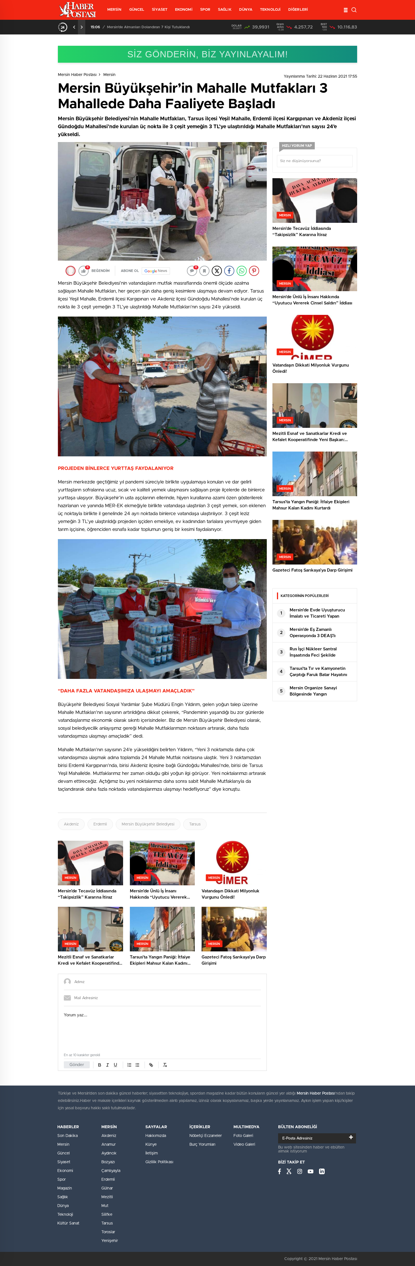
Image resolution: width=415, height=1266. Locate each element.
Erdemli (100, 824)
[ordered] (129, 1065)
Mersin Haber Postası (77, 75)
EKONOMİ (184, 10)
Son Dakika (67, 1136)
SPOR (205, 10)
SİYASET (159, 10)
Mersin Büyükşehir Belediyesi (148, 824)
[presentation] (74, 27)
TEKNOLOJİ (270, 10)
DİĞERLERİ (298, 10)
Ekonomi (65, 1171)
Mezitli (107, 1197)
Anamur (108, 1145)
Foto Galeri (243, 1136)
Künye (151, 1145)
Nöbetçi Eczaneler (205, 1136)
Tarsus (195, 824)
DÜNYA (246, 10)
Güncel (63, 1153)
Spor (61, 1180)
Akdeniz (71, 824)
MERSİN (114, 10)
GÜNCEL (137, 10)
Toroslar (108, 1232)
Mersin (109, 75)
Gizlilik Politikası (159, 1162)
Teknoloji (65, 1215)
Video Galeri (244, 1145)
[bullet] (137, 1065)
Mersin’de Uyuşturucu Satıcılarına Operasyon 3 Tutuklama (156, 27)
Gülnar (107, 1188)
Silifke (106, 1215)
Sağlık (62, 1197)
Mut (104, 1206)
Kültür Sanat (68, 1223)
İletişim (151, 1153)
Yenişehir (109, 1241)
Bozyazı (108, 1162)
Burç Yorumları (202, 1145)
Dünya (63, 1206)
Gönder (76, 1065)
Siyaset (63, 1162)
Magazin (64, 1188)
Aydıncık (109, 1153)
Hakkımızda (155, 1136)
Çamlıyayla (110, 1171)
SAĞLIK (224, 10)
